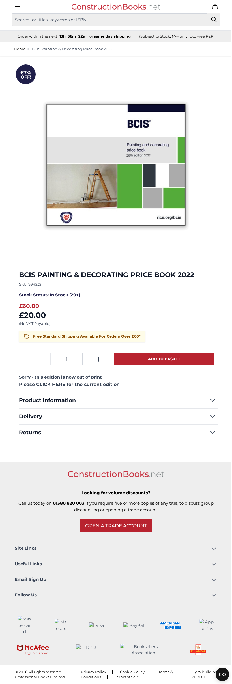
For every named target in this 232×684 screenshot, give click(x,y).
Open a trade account (114, 525)
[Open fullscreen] (114, 164)
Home (17, 49)
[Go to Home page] (114, 6)
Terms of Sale (125, 677)
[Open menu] (15, 6)
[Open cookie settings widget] (218, 674)
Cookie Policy (130, 672)
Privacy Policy (91, 672)
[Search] (211, 19)
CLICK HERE (48, 384)
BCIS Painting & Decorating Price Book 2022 (69, 49)
